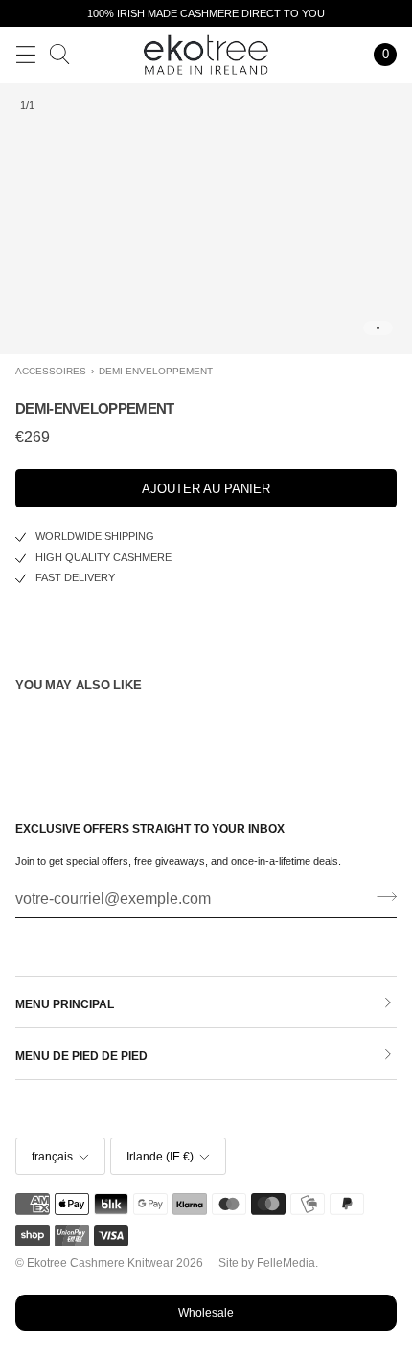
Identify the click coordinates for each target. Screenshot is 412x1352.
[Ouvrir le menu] (25, 54)
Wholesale (206, 1312)
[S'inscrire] (381, 897)
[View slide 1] (206, 218)
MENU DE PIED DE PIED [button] (81, 1056)
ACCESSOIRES (50, 371)
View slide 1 (378, 328)
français (52, 1156)
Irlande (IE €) (160, 1156)
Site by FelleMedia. (268, 1263)
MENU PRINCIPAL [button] (64, 1004)
